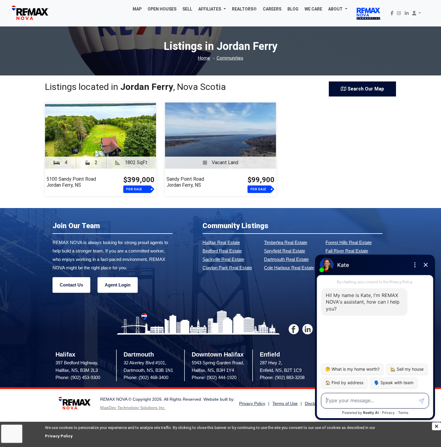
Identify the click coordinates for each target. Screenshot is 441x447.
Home (204, 58)
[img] (436, 426)
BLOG (292, 9)
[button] (212, 9)
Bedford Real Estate (222, 250)
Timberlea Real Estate (285, 242)
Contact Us (71, 284)
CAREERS (272, 9)
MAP (137, 9)
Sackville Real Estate (223, 259)
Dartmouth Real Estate (286, 259)
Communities (230, 58)
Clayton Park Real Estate (227, 267)
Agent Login (117, 284)
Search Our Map (365, 89)
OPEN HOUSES (162, 9)
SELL (187, 9)
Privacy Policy (59, 436)
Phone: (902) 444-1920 (214, 377)
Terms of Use (285, 403)
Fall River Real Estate (347, 250)
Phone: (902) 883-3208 (282, 377)
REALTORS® (244, 9)
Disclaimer (315, 403)
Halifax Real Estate (221, 242)
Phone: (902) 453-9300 (78, 377)
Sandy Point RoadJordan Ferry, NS (185, 182)
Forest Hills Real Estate (349, 242)
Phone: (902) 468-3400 (146, 377)
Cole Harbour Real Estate (289, 267)
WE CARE (313, 9)
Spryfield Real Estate (284, 250)
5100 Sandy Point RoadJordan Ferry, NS (71, 182)
